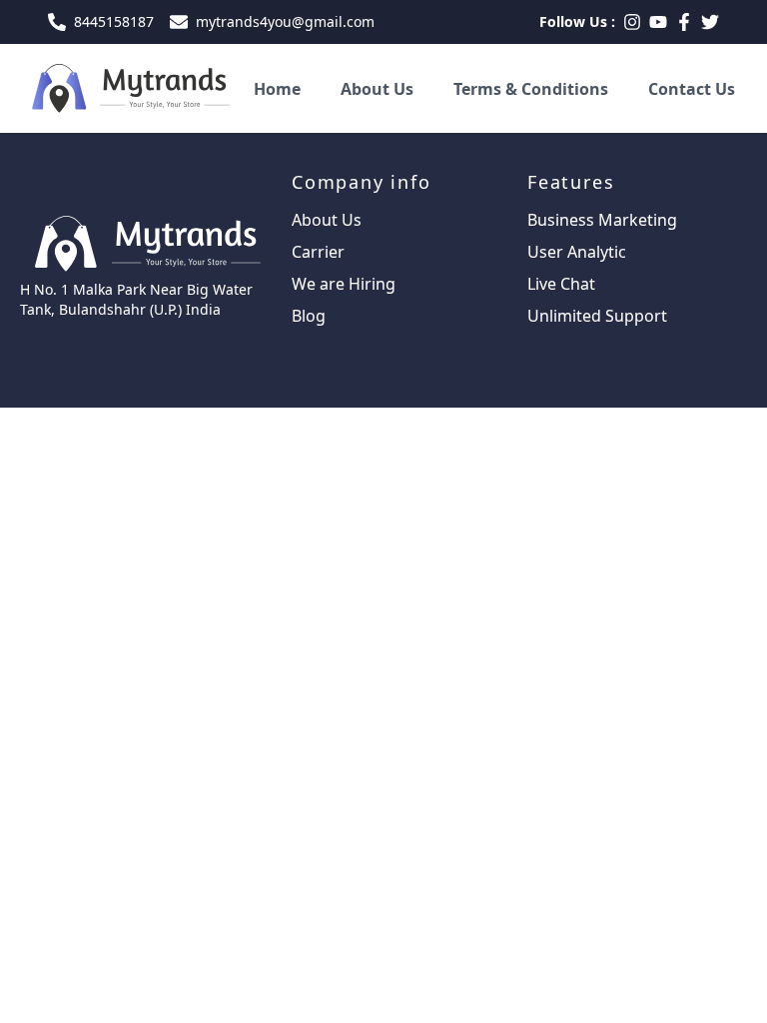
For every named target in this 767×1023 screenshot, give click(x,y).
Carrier (318, 252)
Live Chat (561, 284)
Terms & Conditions (530, 89)
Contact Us (691, 89)
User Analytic (576, 252)
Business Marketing (602, 220)
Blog (309, 316)
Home (277, 89)
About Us (377, 89)
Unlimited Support (597, 316)
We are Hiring (343, 284)
